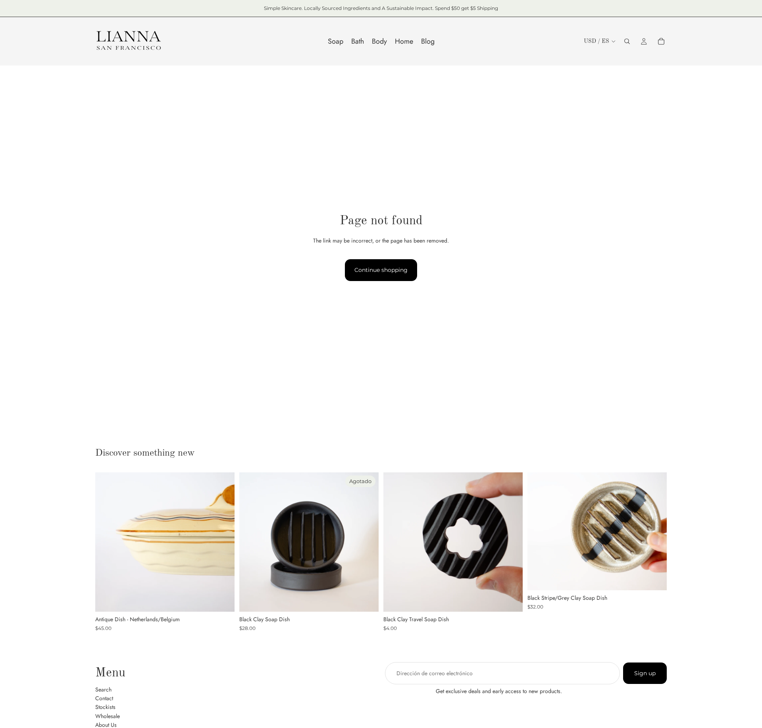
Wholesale (107, 716)
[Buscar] (627, 41)
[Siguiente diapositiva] (223, 542)
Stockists (105, 707)
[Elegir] (510, 600)
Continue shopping (381, 269)
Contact (104, 698)
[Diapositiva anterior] (107, 542)
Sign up (645, 673)
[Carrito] (661, 41)
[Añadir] (222, 600)
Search (103, 689)
